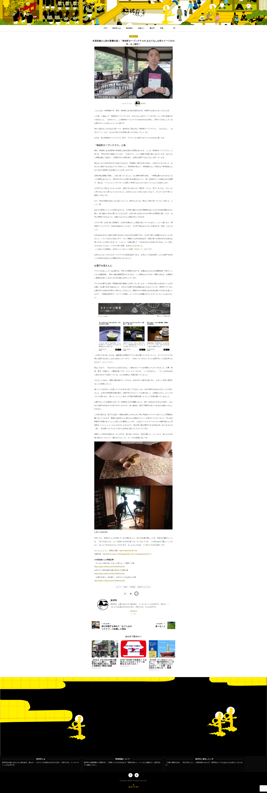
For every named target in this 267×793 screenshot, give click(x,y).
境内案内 (129, 28)
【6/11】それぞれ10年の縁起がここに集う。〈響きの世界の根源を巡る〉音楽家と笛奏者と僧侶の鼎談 (104, 663)
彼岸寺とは (116, 28)
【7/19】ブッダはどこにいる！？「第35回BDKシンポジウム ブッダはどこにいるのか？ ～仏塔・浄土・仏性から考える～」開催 (161, 664)
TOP (105, 28)
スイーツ (118, 587)
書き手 (152, 28)
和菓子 (126, 587)
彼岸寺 (143, 103)
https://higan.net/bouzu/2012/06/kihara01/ (109, 567)
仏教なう (141, 28)
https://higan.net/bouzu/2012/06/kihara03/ (109, 581)
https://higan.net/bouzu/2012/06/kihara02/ (109, 574)
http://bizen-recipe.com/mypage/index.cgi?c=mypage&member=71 (127, 554)
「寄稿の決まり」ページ (134, 762)
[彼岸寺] (133, 12)
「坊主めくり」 (138, 249)
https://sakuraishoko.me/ (128, 550)
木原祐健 (132, 587)
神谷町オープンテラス (144, 587)
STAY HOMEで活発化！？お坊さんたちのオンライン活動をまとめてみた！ (133, 662)
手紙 (161, 28)
